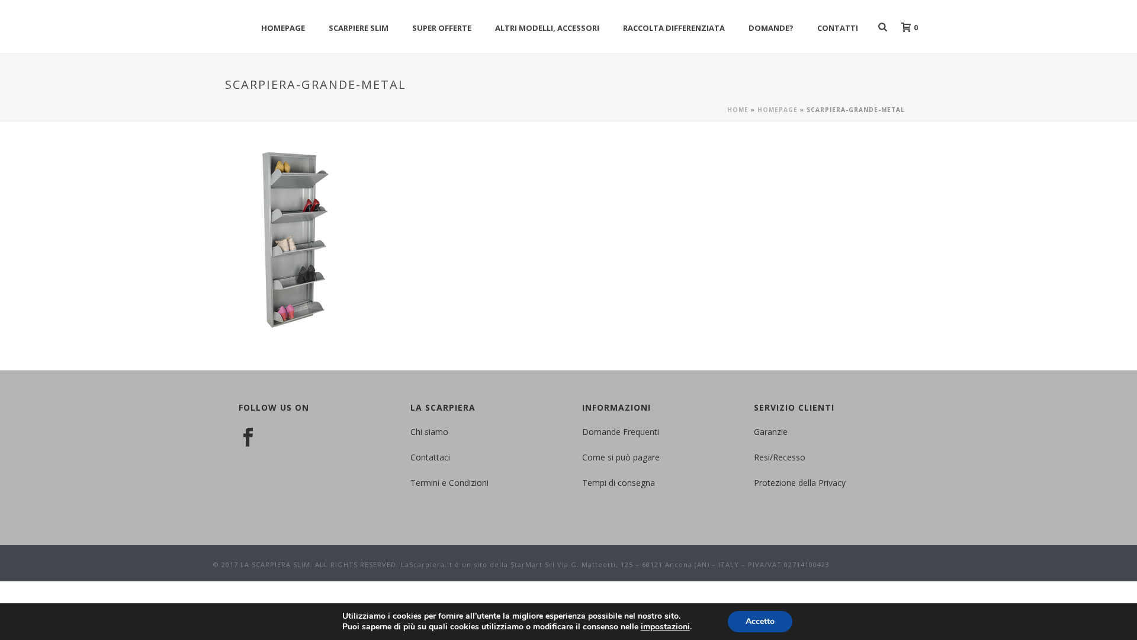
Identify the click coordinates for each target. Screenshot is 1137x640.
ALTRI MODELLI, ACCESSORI (547, 28)
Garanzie (771, 431)
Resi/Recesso (779, 457)
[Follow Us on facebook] (248, 438)
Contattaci (430, 457)
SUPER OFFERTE (441, 28)
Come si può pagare (621, 457)
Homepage (283, 28)
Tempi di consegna (618, 482)
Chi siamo (429, 431)
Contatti (837, 28)
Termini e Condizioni (449, 482)
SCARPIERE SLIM (358, 28)
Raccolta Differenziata (674, 28)
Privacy (832, 482)
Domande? (771, 28)
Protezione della (786, 482)
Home (738, 109)
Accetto (760, 621)
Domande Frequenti (620, 431)
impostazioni (665, 627)
